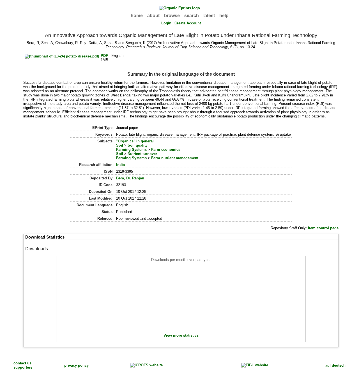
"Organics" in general (135, 141)
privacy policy (76, 365)
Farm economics (165, 149)
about (153, 15)
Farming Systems (131, 149)
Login (166, 23)
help (224, 15)
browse (172, 15)
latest (209, 15)
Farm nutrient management (174, 158)
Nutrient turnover (142, 154)
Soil (119, 145)
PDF (104, 56)
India (120, 165)
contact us (22, 363)
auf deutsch (335, 365)
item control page (323, 228)
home (137, 15)
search (191, 15)
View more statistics (181, 335)
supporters (22, 367)
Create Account (187, 23)
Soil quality (138, 145)
